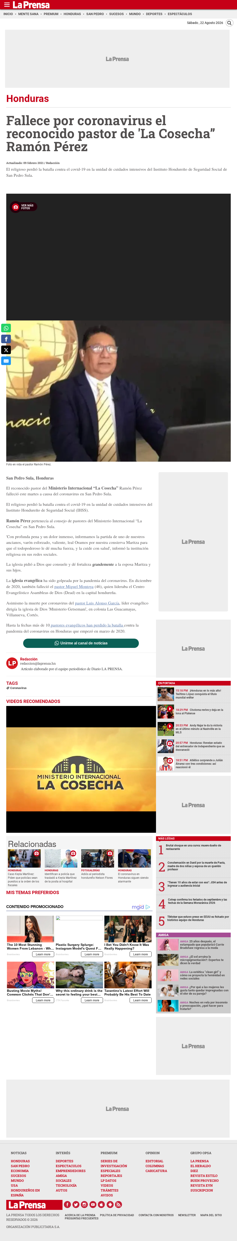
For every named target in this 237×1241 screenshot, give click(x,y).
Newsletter (187, 1215)
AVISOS (107, 1195)
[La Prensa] (27, 1205)
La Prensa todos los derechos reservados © (32, 1217)
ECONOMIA (20, 1171)
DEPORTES (64, 1161)
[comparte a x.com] (6, 350)
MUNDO (17, 1180)
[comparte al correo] (6, 360)
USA (14, 1185)
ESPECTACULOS (68, 1166)
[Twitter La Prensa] (76, 1204)
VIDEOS (107, 1185)
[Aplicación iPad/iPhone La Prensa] (101, 1204)
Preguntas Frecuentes (81, 1218)
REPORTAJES (111, 1175)
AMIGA (61, 1175)
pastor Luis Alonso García (97, 603)
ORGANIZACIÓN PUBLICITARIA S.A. (33, 1227)
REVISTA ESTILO (204, 1175)
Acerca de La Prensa (80, 1215)
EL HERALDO (200, 1166)
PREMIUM (109, 1153)
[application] (81, 769)
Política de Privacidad (117, 1215)
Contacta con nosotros (156, 1215)
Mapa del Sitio (211, 1215)
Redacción (53, 163)
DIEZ (194, 1171)
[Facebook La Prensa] (67, 1204)
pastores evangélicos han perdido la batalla (87, 625)
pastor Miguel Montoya (74, 586)
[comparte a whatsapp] (6, 328)
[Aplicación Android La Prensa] (110, 1204)
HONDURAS (20, 1161)
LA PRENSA (199, 1161)
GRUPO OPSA (200, 1153)
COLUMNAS (155, 1166)
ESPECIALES (110, 1171)
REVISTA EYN (201, 1185)
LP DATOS (108, 1180)
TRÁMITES (109, 1190)
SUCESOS (18, 1175)
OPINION (153, 1153)
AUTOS (61, 1190)
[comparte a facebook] (6, 339)
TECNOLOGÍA (66, 1185)
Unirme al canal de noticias (84, 643)
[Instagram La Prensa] (84, 1204)
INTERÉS (63, 1153)
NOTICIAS (19, 1153)
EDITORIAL (154, 1161)
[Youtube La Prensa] (93, 1204)
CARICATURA (156, 1171)
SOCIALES (64, 1180)
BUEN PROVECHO (204, 1180)
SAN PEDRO (20, 1166)
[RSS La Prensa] (118, 1204)
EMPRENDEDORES (71, 1171)
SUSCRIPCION (201, 1190)
